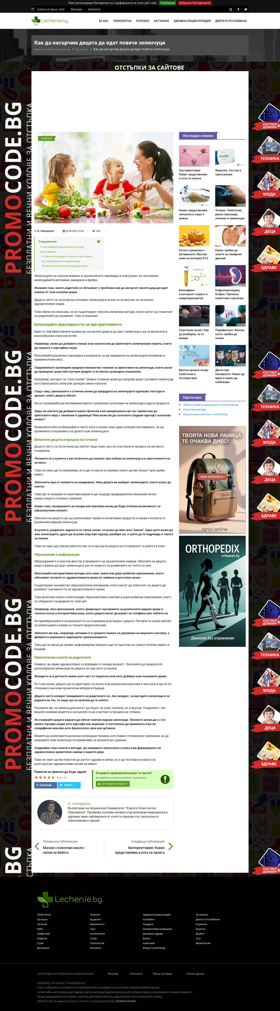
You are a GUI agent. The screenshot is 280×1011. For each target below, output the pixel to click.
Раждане (148, 924)
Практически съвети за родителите (66, 266)
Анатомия (149, 943)
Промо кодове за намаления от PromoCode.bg (210, 404)
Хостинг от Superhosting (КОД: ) (107, 1001)
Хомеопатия (97, 933)
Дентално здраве (153, 933)
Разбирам (167, 3)
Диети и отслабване (231, 21)
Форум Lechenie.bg (154, 948)
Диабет (200, 933)
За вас (104, 21)
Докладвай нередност (114, 783)
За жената (202, 914)
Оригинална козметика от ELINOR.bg (205, 414)
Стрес (40, 943)
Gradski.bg (43, 983)
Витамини (43, 948)
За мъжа (42, 919)
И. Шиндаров (45, 230)
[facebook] (238, 9)
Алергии (42, 938)
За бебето (149, 919)
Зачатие (42, 924)
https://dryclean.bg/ (194, 409)
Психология (97, 943)
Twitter (68, 785)
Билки (146, 938)
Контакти (94, 9)
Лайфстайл (43, 933)
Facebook (45, 785)
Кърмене (201, 924)
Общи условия (162, 973)
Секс (92, 929)
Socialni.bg (58, 983)
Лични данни (195, 973)
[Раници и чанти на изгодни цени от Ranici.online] (212, 480)
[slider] (44, 777)
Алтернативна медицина (157, 929)
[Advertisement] (140, 103)
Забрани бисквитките (195, 3)
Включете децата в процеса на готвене (69, 256)
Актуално (161, 21)
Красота (200, 929)
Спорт (93, 938)
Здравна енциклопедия (192, 21)
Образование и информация (63, 261)
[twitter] (246, 9)
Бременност (97, 924)
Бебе (40, 929)
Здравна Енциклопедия (156, 914)
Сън (198, 938)
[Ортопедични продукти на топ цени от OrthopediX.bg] (212, 591)
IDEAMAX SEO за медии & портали (57, 1001)
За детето (82, 49)
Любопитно (122, 21)
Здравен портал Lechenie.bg (52, 49)
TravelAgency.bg (75, 983)
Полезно (142, 21)
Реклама (76, 9)
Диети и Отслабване (208, 919)
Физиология (203, 943)
